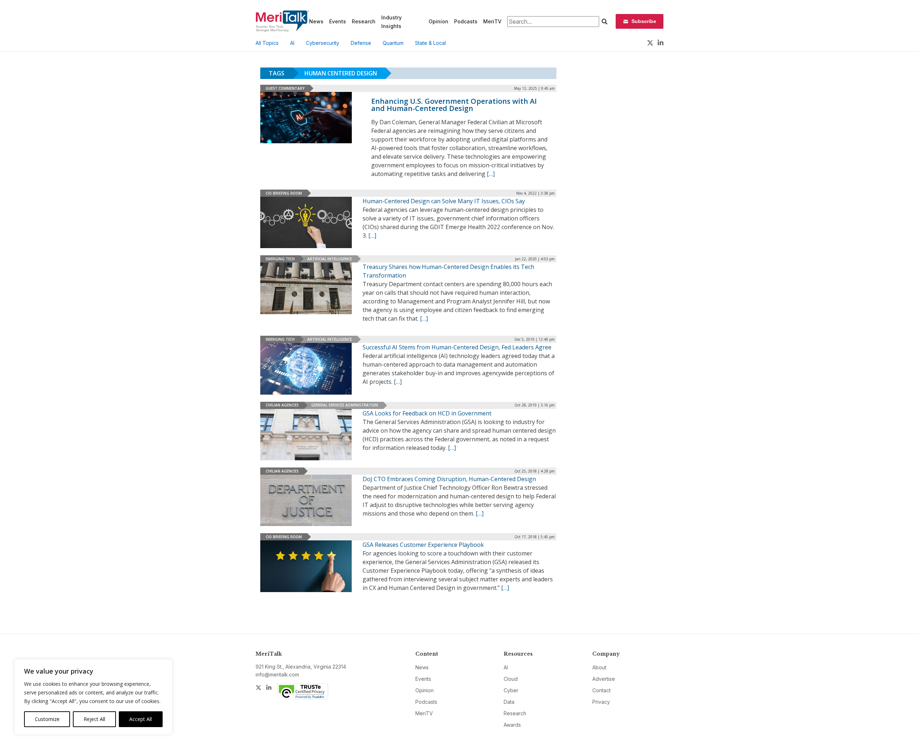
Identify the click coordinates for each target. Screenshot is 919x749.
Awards (512, 725)
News (316, 21)
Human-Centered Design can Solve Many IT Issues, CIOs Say (444, 201)
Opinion (438, 21)
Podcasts (465, 21)
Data (509, 702)
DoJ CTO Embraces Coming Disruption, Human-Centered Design (449, 479)
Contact (601, 690)
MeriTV (492, 21)
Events (337, 21)
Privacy (601, 702)
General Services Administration (344, 405)
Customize (47, 719)
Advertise (603, 679)
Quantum (393, 43)
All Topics (267, 43)
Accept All (140, 719)
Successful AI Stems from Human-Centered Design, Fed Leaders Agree (457, 347)
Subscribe (643, 21)
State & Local (430, 43)
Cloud (511, 679)
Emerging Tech (280, 258)
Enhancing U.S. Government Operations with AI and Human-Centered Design (454, 104)
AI (292, 43)
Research (363, 21)
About (599, 667)
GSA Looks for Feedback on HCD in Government (427, 413)
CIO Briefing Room (284, 193)
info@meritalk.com (277, 674)
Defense (361, 43)
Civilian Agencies (282, 405)
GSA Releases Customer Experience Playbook (423, 545)
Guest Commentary (285, 88)
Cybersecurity (322, 43)
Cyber (511, 690)
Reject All (94, 719)
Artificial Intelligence (329, 258)
